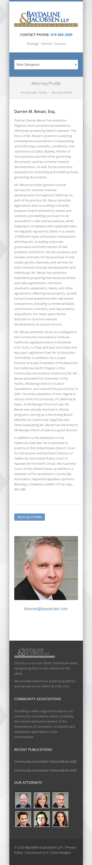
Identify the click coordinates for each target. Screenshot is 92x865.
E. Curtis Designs (59, 852)
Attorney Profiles (29, 517)
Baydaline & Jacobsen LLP (43, 847)
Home (43, 92)
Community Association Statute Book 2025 (45, 770)
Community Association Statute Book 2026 (45, 761)
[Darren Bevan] (46, 568)
